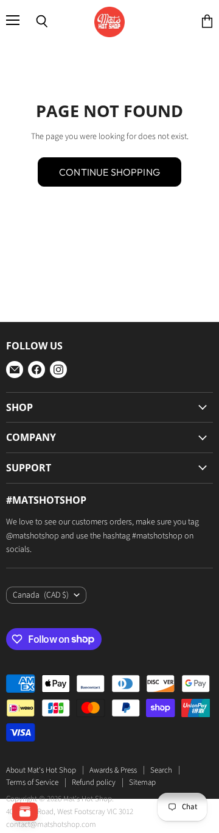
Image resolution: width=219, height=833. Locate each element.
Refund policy (94, 782)
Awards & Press (113, 770)
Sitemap (142, 782)
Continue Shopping (109, 172)
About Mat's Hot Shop (41, 770)
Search (161, 770)
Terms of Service (32, 782)
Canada (41, 595)
